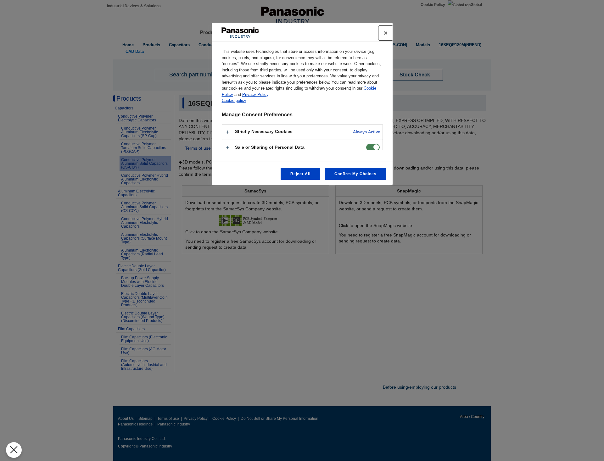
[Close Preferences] (14, 450)
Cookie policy (234, 100)
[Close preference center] (386, 33)
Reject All (300, 174)
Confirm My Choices (355, 174)
